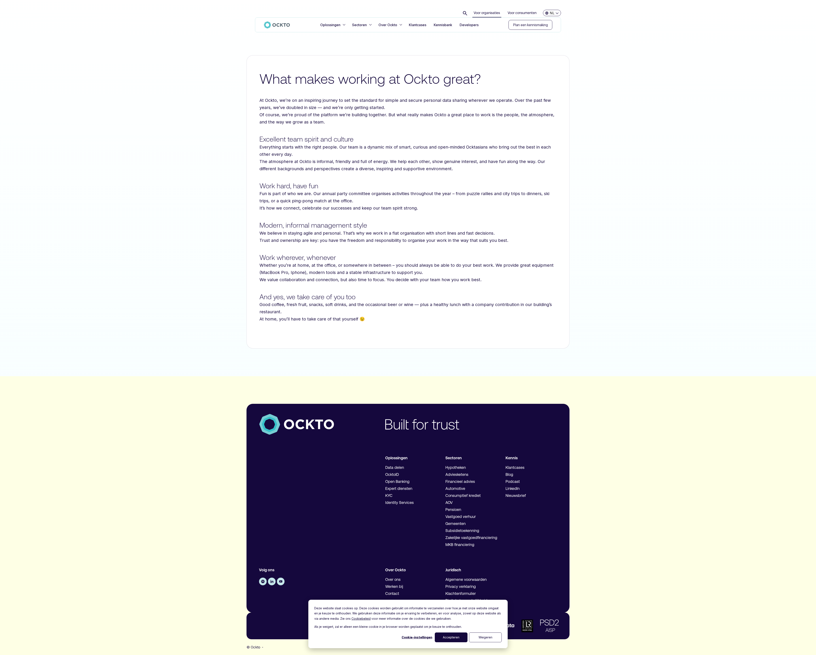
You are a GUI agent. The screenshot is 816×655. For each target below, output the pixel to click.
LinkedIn (513, 489)
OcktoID (392, 474)
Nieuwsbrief (516, 496)
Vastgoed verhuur (460, 517)
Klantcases (417, 25)
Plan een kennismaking (530, 25)
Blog (509, 474)
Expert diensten (398, 489)
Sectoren (359, 25)
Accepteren (451, 637)
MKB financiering (459, 545)
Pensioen (453, 510)
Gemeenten (455, 524)
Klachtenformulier (460, 593)
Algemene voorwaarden (466, 579)
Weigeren (485, 637)
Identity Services (399, 503)
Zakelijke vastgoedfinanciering (471, 538)
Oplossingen (330, 25)
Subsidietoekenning (462, 531)
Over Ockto (387, 25)
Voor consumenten (522, 13)
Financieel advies (460, 481)
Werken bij (394, 586)
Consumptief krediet (463, 496)
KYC (388, 496)
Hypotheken (455, 467)
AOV (449, 503)
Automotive (455, 489)
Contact (392, 593)
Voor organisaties (487, 13)
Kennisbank (443, 25)
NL (552, 13)
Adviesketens (456, 474)
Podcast (513, 481)
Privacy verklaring (460, 586)
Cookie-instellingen (417, 637)
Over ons (393, 579)
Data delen (394, 467)
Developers (469, 25)
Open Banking (397, 481)
